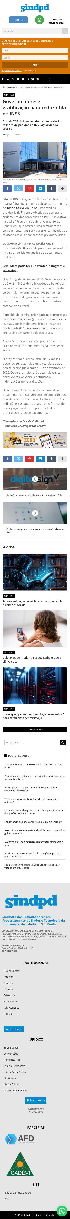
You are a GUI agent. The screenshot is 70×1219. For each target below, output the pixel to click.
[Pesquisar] (65, 31)
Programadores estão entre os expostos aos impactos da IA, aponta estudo (34, 777)
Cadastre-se (30, 70)
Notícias (11, 87)
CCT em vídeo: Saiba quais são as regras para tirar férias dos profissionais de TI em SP (33, 812)
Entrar (35, 64)
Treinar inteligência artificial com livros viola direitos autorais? (32, 603)
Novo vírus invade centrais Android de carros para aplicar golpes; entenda (34, 832)
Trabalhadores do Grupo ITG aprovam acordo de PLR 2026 (32, 766)
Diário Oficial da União (22, 208)
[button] (63, 79)
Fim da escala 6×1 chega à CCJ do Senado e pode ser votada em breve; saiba (31, 866)
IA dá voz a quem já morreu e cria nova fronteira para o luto (33, 843)
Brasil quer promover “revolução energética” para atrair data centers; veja (33, 716)
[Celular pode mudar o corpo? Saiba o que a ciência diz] (35, 628)
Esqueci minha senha (11, 70)
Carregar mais (35, 729)
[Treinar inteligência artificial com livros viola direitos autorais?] (35, 572)
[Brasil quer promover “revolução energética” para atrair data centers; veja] (35, 685)
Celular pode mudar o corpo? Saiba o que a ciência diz (32, 659)
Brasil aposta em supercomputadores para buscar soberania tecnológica (31, 789)
